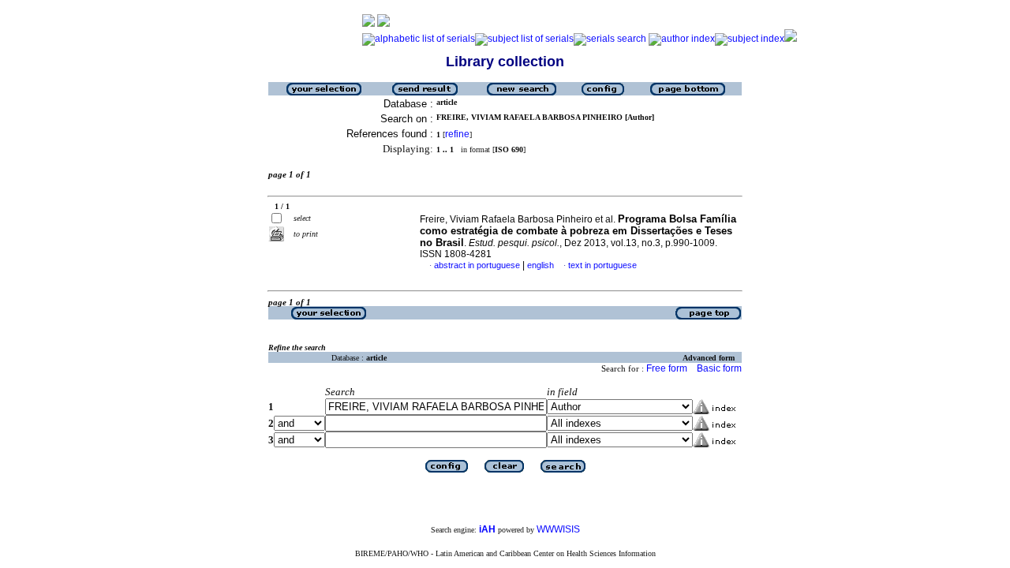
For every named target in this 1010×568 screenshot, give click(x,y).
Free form (666, 368)
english (540, 265)
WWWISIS (558, 529)
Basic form (719, 368)
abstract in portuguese (477, 265)
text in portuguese (602, 265)
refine (457, 134)
